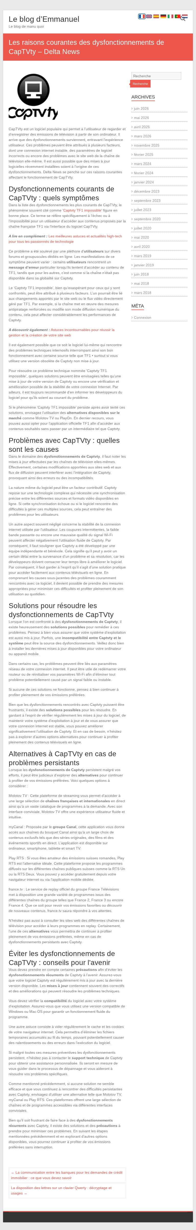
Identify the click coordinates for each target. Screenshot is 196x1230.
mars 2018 (142, 293)
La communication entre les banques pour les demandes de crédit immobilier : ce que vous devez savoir (66, 1175)
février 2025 (143, 154)
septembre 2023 (147, 201)
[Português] (178, 16)
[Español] (156, 16)
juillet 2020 (142, 228)
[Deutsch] (163, 16)
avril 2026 (142, 127)
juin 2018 (141, 274)
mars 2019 (142, 256)
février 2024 (143, 173)
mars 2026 (142, 136)
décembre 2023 (147, 191)
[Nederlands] (185, 16)
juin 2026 (141, 108)
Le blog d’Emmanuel (44, 19)
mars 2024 (142, 164)
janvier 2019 (144, 265)
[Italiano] (170, 16)
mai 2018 (141, 283)
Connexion (142, 317)
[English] (149, 16)
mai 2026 (141, 118)
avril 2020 (142, 247)
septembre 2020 (147, 219)
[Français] (142, 16)
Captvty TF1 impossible (82, 210)
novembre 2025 (147, 145)
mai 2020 (141, 237)
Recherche (140, 84)
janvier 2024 (144, 182)
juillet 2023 (142, 210)
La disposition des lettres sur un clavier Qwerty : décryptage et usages (61, 1190)
